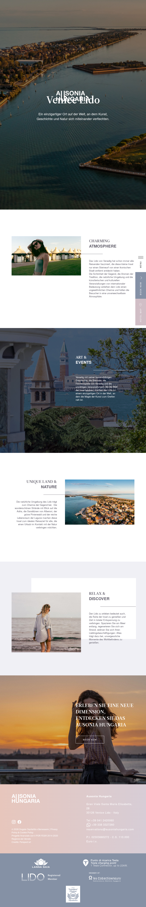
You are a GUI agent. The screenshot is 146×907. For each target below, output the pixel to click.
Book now (90, 739)
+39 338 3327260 (103, 824)
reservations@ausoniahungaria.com (110, 829)
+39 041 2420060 (102, 820)
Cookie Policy (26, 832)
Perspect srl (25, 841)
